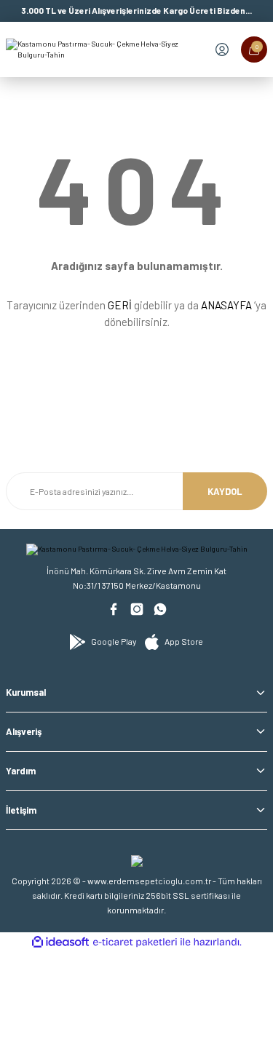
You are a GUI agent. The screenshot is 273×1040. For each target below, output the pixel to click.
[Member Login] (222, 49)
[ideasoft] (60, 942)
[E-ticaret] (135, 942)
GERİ (120, 304)
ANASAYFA (226, 304)
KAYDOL (224, 491)
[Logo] (101, 50)
